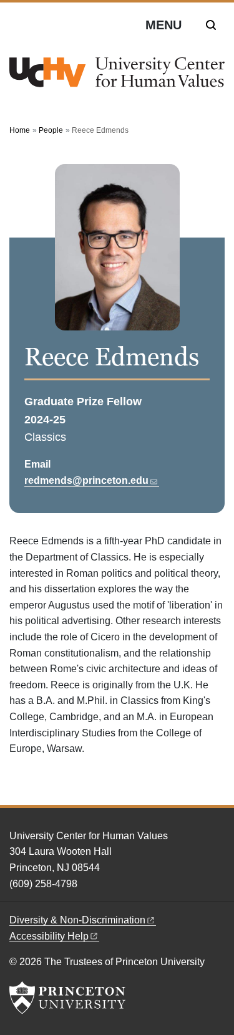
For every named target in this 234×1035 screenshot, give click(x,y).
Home (19, 130)
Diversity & (77, 920)
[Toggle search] (211, 25)
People (51, 130)
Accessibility (49, 936)
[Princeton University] (67, 997)
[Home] (117, 77)
